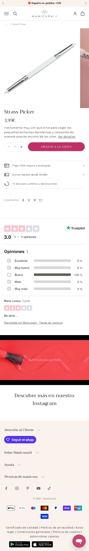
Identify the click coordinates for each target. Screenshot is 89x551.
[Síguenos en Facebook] (6, 488)
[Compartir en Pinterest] (34, 200)
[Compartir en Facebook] (23, 200)
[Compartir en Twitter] (29, 200)
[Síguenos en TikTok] (49, 488)
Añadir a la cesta (56, 146)
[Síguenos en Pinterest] (28, 488)
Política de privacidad (57, 527)
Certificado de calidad (22, 527)
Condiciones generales (33, 531)
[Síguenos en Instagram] (17, 488)
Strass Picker (19, 24)
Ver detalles (66, 136)
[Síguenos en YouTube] (38, 488)
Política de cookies (66, 531)
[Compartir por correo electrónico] (40, 200)
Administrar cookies (44, 536)
